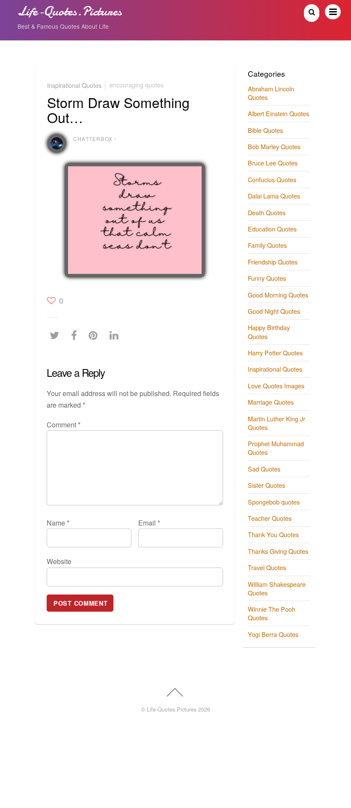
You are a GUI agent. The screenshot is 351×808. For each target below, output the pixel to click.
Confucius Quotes (272, 179)
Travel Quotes (267, 567)
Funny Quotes (267, 277)
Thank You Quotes (273, 534)
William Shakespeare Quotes (277, 588)
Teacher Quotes (270, 518)
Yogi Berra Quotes (273, 634)
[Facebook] (76, 335)
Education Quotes (272, 228)
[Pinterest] (95, 335)
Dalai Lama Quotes (274, 195)
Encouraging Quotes (137, 84)
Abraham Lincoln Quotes (271, 93)
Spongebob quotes (274, 501)
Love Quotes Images (276, 385)
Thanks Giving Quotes (278, 551)
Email (149, 523)
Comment (63, 425)
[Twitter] (56, 335)
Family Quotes (267, 244)
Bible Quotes (265, 130)
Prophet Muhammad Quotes (276, 448)
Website (59, 561)
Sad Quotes (264, 468)
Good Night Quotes (274, 310)
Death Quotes (267, 212)
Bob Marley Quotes (274, 146)
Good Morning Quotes (278, 294)
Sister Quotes (266, 485)
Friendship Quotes (272, 261)
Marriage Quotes (271, 401)
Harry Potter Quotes (275, 352)
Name (58, 523)
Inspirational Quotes (74, 84)
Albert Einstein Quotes (278, 113)
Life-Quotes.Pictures (171, 709)
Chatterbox (93, 138)
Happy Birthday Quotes (269, 331)
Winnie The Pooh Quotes (271, 613)
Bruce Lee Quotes (272, 162)
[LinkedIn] (116, 335)
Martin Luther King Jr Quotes (276, 423)
